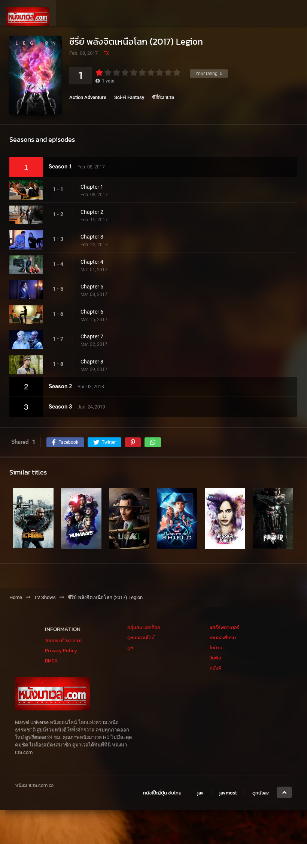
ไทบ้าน (216, 647)
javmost (228, 792)
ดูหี (130, 647)
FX (106, 53)
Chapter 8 (91, 362)
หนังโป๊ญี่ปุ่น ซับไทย (162, 792)
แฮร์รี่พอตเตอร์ (224, 627)
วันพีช (215, 657)
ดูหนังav (260, 792)
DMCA (51, 660)
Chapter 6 (91, 312)
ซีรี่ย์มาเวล (163, 97)
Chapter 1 (91, 187)
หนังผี (215, 667)
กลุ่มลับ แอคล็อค (143, 627)
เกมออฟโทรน (223, 637)
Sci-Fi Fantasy (129, 97)
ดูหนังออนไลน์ (141, 637)
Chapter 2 (91, 212)
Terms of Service (63, 640)
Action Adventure (87, 97)
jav (200, 792)
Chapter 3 (91, 237)
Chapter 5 (91, 287)
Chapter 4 (91, 262)
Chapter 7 (91, 336)
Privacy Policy (61, 650)
